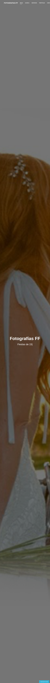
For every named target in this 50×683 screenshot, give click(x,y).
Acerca (27, 2)
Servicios (34, 2)
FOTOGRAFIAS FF (11, 3)
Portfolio (42, 2)
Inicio (21, 2)
